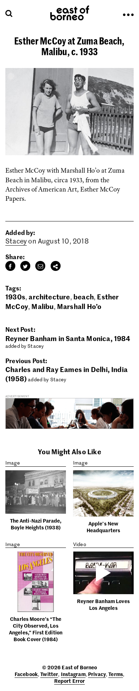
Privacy (97, 673)
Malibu (42, 306)
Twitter (49, 673)
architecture (49, 296)
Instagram (73, 673)
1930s (15, 296)
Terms (115, 673)
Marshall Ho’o (79, 306)
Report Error (69, 680)
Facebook (26, 673)
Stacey (16, 240)
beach (83, 296)
